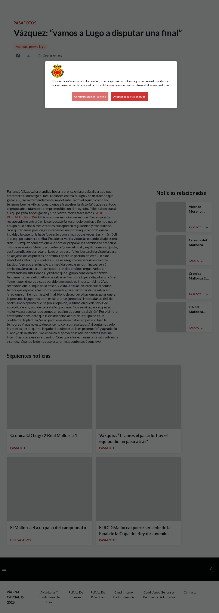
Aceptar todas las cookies (129, 96)
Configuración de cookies (90, 96)
